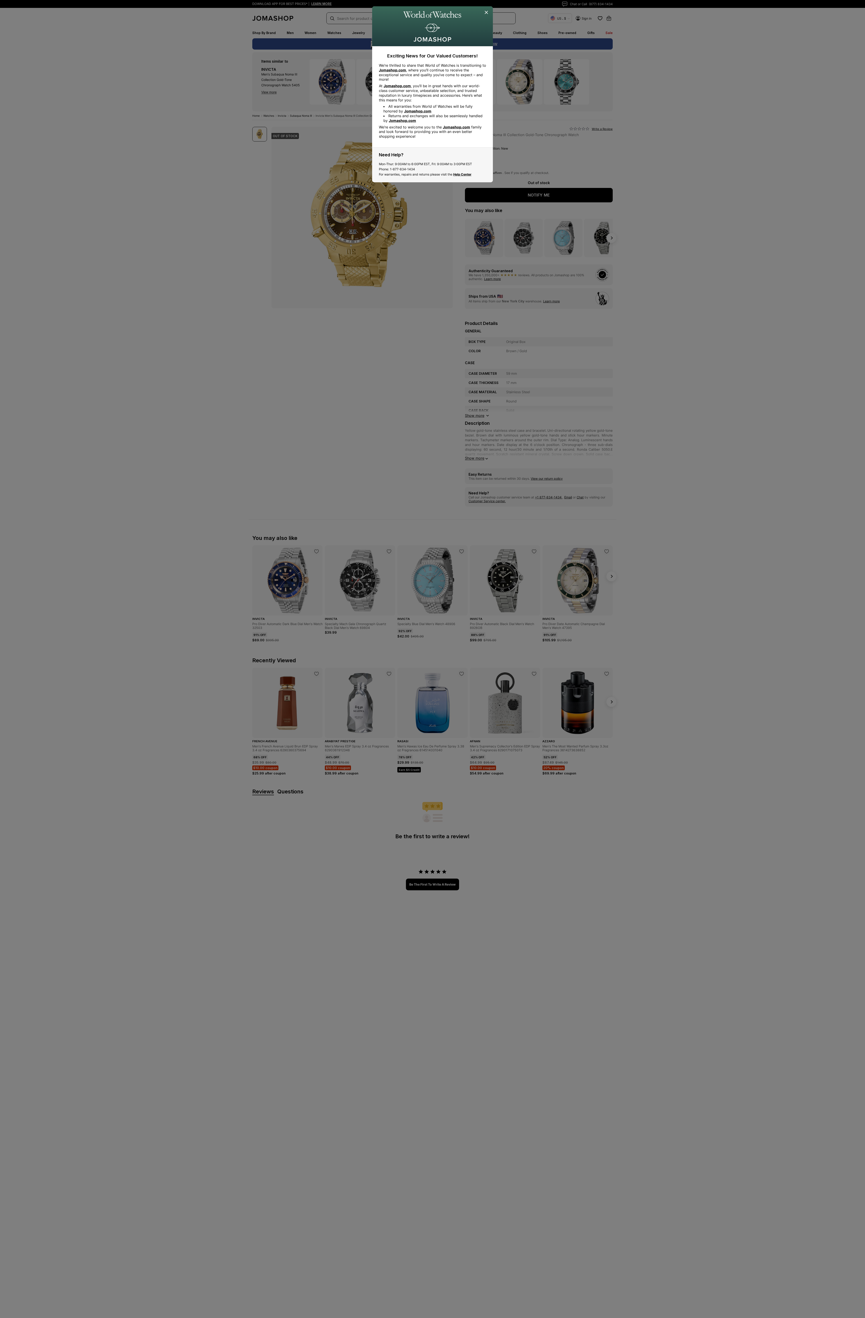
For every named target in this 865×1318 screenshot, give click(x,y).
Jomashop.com (392, 70)
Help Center (462, 174)
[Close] (486, 13)
